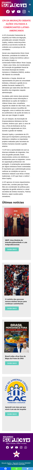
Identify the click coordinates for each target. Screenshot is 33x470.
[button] (29, 4)
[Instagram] (24, 11)
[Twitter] (13, 11)
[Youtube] (19, 11)
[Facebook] (8, 11)
